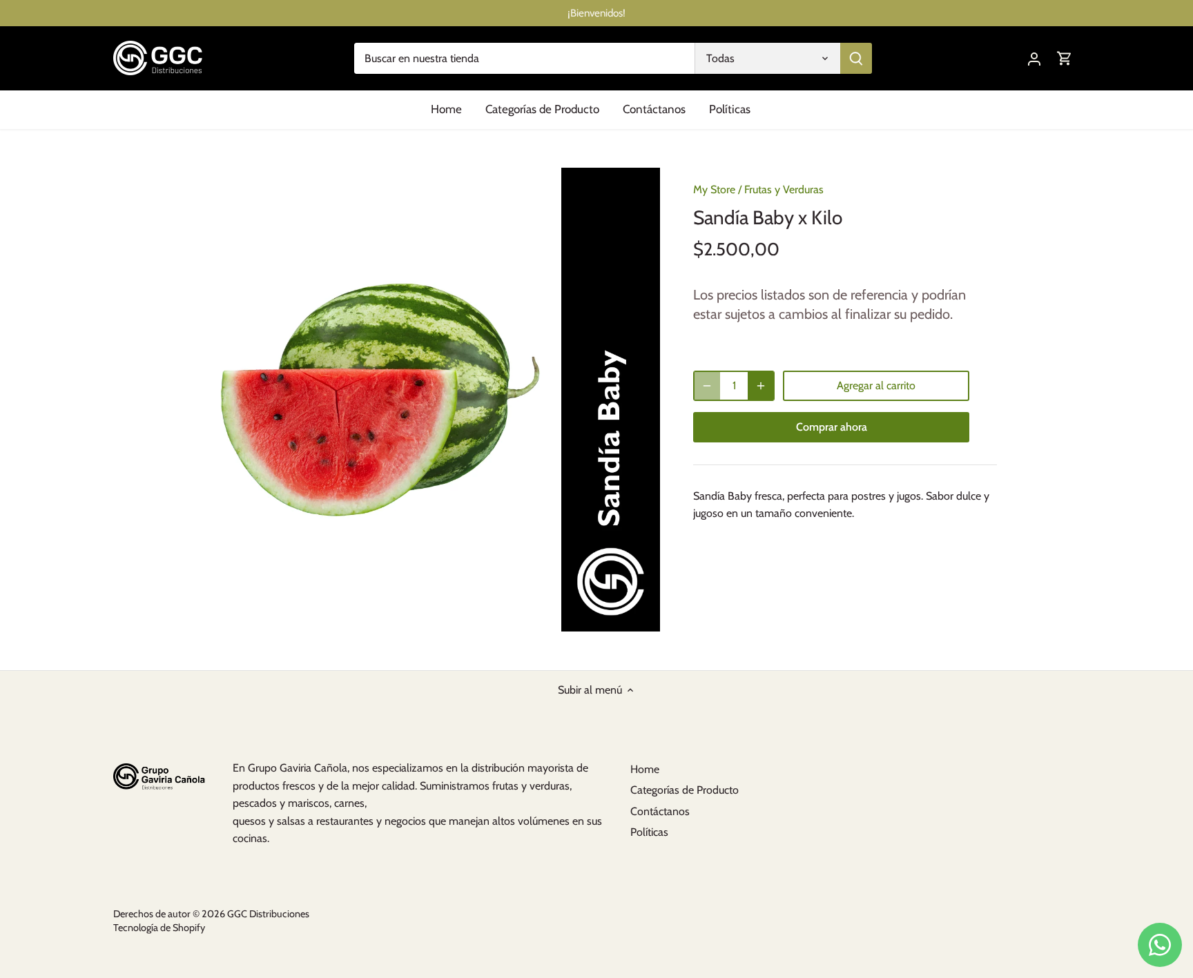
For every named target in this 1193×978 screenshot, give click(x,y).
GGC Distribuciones (268, 914)
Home (644, 769)
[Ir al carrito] (1064, 58)
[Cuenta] (1034, 58)
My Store (714, 189)
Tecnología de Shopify (159, 927)
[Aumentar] (761, 385)
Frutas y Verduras (784, 189)
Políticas (649, 832)
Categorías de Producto (684, 789)
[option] (428, 400)
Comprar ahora (831, 426)
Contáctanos (660, 811)
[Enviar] (856, 58)
